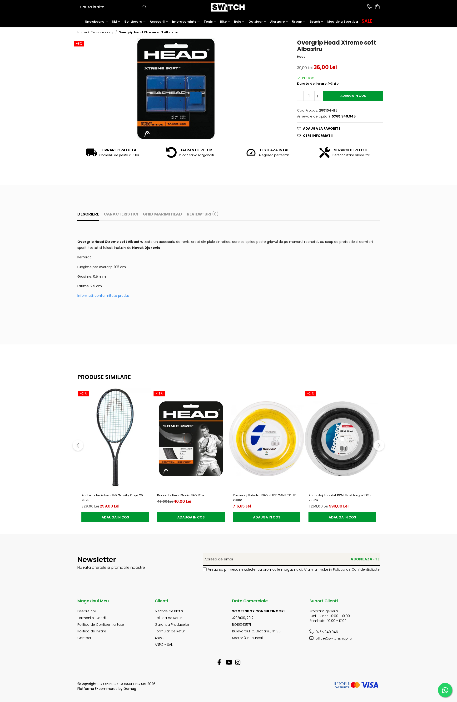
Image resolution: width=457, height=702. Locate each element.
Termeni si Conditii (92, 617)
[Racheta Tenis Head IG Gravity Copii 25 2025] (115, 438)
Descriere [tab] (88, 214)
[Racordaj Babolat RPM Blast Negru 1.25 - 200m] (342, 438)
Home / (83, 32)
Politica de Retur (168, 617)
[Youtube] (228, 662)
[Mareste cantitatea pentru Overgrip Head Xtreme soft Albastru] (317, 96)
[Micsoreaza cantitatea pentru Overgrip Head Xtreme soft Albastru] (300, 96)
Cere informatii (318, 135)
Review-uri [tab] (203, 214)
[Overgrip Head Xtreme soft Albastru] (175, 88)
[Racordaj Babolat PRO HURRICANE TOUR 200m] (266, 438)
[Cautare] (144, 7)
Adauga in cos (353, 95)
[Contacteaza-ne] (369, 7)
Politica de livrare (91, 631)
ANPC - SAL (164, 644)
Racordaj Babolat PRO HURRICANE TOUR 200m (264, 497)
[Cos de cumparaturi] (377, 7)
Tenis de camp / (104, 32)
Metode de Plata (169, 611)
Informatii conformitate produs (103, 295)
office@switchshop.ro (333, 638)
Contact (84, 637)
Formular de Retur (170, 631)
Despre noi (86, 611)
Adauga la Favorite (321, 128)
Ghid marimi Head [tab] (162, 214)
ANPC (159, 637)
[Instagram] (238, 662)
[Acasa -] (228, 7)
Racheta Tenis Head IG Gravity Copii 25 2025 (112, 497)
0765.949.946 (326, 632)
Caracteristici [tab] (121, 214)
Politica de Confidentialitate (356, 569)
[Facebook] (219, 662)
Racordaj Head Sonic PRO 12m (180, 495)
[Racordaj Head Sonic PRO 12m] (191, 438)
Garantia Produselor (172, 624)
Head (301, 56)
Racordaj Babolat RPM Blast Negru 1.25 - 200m (340, 497)
